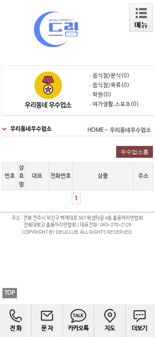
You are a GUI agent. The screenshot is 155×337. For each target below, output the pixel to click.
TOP (9, 293)
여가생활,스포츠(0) (116, 104)
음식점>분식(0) (111, 76)
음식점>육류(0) (111, 85)
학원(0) (102, 95)
